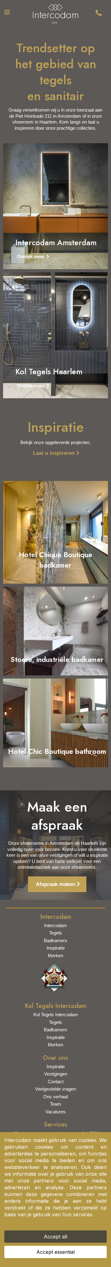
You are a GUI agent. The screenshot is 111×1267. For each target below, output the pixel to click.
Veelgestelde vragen (55, 1089)
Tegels (55, 932)
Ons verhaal (55, 1096)
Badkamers (55, 940)
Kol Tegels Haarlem (48, 371)
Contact (56, 1081)
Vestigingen (55, 1073)
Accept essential (55, 1252)
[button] (6, 12)
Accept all (55, 1237)
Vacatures (55, 1111)
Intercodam (55, 925)
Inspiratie (56, 947)
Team (55, 1104)
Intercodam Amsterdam (56, 242)
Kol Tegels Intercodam (55, 1014)
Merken (55, 955)
